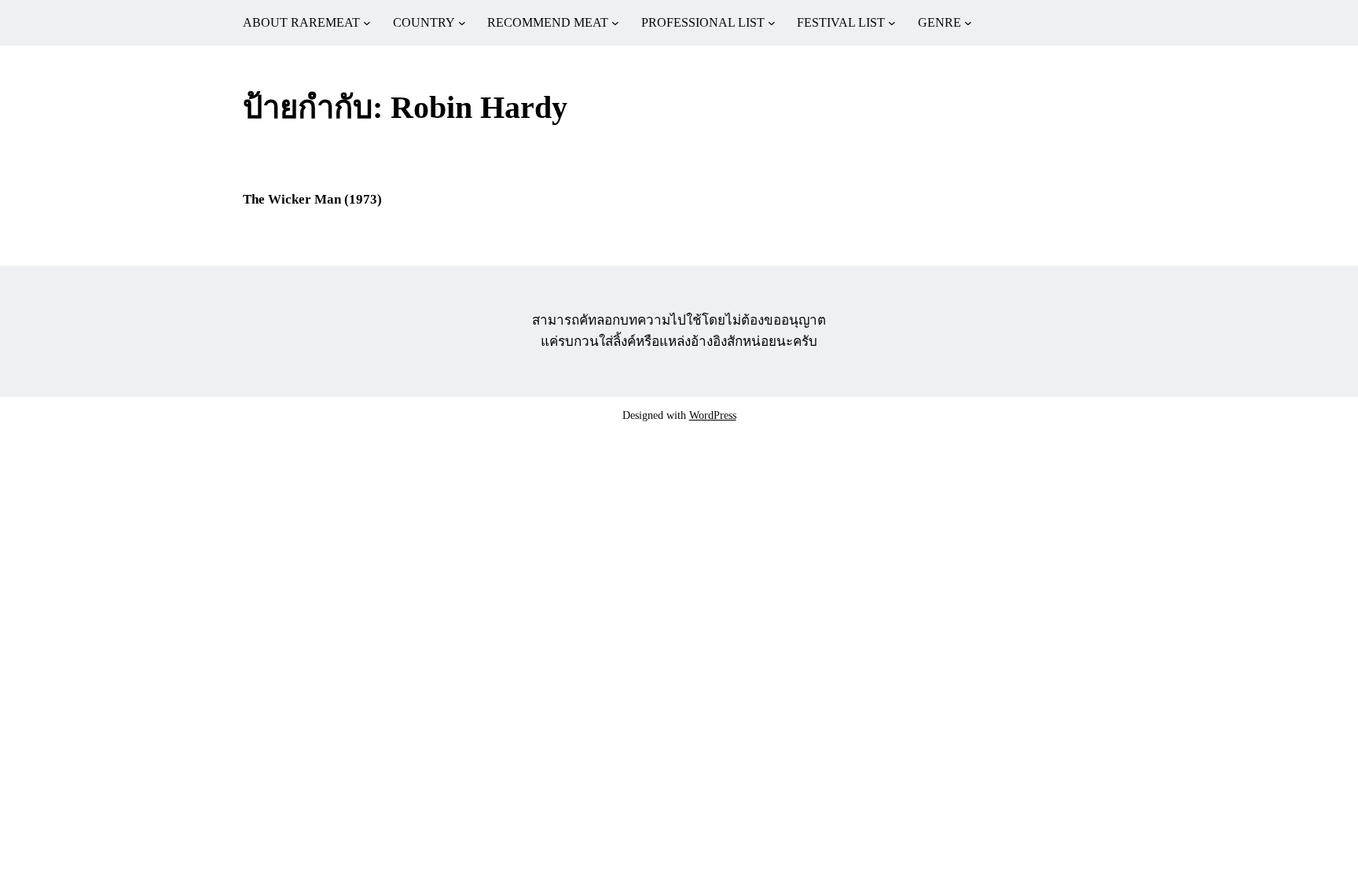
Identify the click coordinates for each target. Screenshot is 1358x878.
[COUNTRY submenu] (462, 23)
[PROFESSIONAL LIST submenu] (772, 23)
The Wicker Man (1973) (312, 199)
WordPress (712, 415)
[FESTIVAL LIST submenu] (892, 23)
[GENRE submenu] (968, 23)
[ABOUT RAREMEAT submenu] (367, 23)
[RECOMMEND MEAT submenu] (615, 23)
